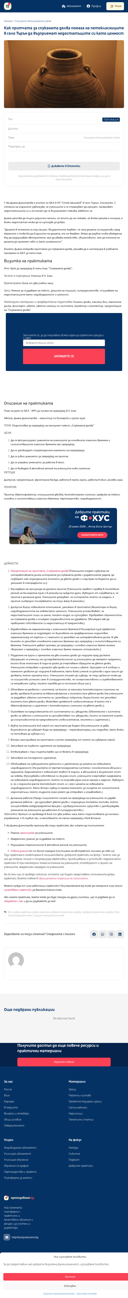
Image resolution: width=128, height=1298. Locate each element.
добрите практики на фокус (66, 912)
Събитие (74, 1153)
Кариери (9, 1101)
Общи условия (12, 1119)
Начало (8, 21)
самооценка (27, 833)
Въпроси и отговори (16, 1113)
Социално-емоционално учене (48, 915)
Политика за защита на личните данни (59, 1293)
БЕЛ (10, 912)
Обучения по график (16, 1166)
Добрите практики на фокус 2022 (101, 912)
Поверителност (14, 1125)
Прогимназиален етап (20, 915)
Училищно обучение (16, 1160)
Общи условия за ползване (86, 1293)
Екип (7, 1095)
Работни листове (80, 1095)
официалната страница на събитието (63, 878)
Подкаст (74, 1160)
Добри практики (41, 912)
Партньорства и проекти (20, 1172)
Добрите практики (81, 1166)
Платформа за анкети (18, 1178)
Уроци (72, 1089)
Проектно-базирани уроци (85, 1101)
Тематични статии (81, 1119)
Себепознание (19, 851)
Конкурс (73, 1147)
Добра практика (22, 912)
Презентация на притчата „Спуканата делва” (40, 571)
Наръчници (75, 1113)
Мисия (8, 1089)
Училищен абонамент (17, 1153)
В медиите (11, 1107)
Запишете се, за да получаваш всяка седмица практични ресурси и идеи (63, 336)
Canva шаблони (78, 1107)
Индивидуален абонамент (20, 1147)
